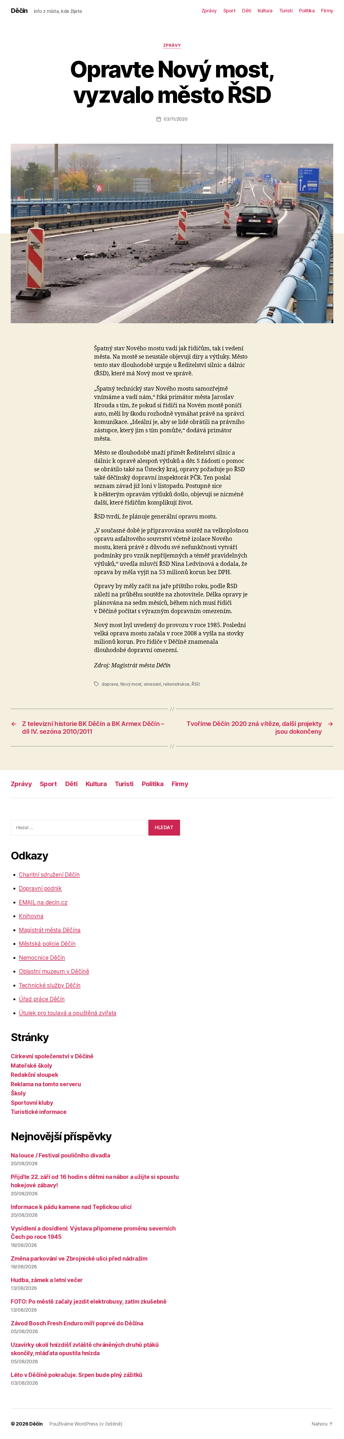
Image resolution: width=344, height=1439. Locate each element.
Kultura (265, 10)
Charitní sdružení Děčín (49, 874)
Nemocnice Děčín (42, 957)
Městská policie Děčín (47, 943)
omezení (152, 684)
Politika (306, 10)
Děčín (19, 11)
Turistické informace (39, 1112)
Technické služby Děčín (50, 985)
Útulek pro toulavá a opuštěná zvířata (67, 1013)
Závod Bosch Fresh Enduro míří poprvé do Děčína (77, 1323)
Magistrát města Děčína (50, 930)
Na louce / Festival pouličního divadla (60, 1155)
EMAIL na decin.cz (43, 902)
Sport (229, 10)
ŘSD (196, 684)
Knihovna (31, 916)
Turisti (286, 10)
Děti (246, 10)
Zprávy (209, 10)
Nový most (131, 684)
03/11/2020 (175, 119)
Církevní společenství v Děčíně (52, 1056)
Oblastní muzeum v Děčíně (54, 971)
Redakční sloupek (34, 1074)
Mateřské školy (31, 1065)
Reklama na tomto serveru (46, 1084)
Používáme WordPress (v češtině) (85, 1424)
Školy (18, 1093)
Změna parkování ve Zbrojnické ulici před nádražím (79, 1258)
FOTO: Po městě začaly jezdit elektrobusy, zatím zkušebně (89, 1301)
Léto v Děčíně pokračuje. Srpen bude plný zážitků (76, 1375)
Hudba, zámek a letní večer (47, 1280)
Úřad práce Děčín (42, 999)
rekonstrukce (176, 684)
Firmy (327, 10)
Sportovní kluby (32, 1102)
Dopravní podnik (40, 888)
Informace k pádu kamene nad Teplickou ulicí (71, 1207)
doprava (110, 684)
